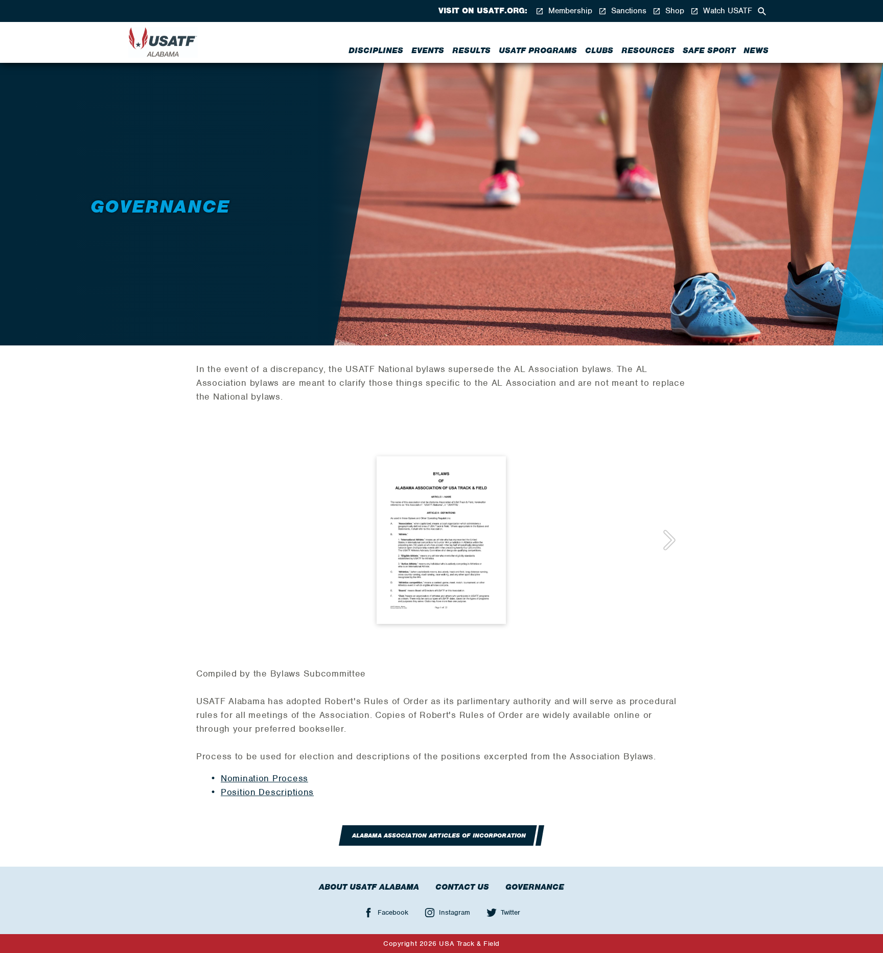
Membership (569, 11)
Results (471, 50)
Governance (534, 887)
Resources (648, 50)
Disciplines (375, 50)
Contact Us (462, 887)
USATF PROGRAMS (538, 50)
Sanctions (627, 11)
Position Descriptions (267, 792)
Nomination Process (264, 778)
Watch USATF (726, 11)
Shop (673, 11)
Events (427, 50)
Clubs (599, 50)
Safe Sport (709, 50)
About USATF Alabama (369, 887)
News (756, 50)
